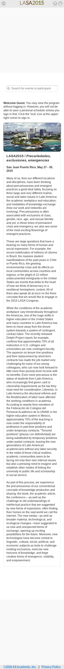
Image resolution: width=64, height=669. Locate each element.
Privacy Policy (51, 666)
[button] (3, 3)
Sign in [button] (60, 3)
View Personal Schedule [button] (55, 3)
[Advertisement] (32, 39)
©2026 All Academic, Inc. (20, 666)
